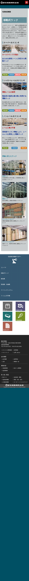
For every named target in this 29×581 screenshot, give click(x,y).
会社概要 (4, 359)
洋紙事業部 (5, 368)
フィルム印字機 (5, 295)
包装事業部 (5, 370)
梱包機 (3, 278)
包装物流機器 (5, 379)
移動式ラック (5, 273)
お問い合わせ (17, 352)
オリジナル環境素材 (7, 350)
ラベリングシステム (7, 290)
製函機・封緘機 (5, 284)
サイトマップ (5, 352)
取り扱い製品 (5, 374)
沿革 (3, 361)
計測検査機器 (5, 382)
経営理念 (16, 359)
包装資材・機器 (17, 377)
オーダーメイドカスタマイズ (20, 382)
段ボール (4, 377)
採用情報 (16, 350)
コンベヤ (3, 267)
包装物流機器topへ (14, 259)
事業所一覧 (16, 361)
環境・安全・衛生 (18, 379)
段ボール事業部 (17, 368)
